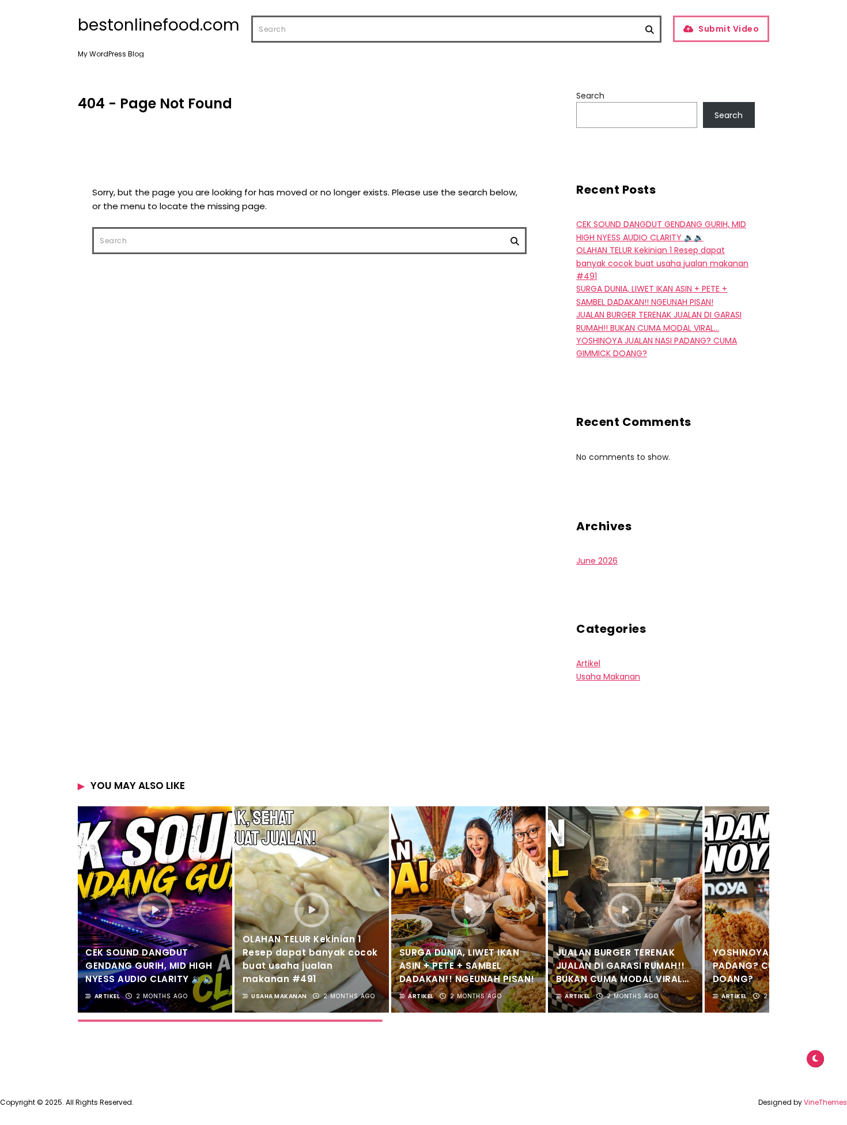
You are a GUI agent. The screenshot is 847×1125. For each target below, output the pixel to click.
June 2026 (597, 561)
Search (590, 95)
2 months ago (162, 996)
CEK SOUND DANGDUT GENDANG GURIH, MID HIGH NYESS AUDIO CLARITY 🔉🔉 (149, 965)
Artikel (588, 663)
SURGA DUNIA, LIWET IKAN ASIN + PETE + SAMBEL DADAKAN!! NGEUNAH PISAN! (467, 965)
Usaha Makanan (608, 676)
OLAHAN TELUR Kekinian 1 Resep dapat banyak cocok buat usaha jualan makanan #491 (662, 263)
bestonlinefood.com (159, 25)
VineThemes (825, 1102)
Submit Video (728, 29)
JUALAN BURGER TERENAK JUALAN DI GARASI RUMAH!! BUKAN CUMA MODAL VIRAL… (622, 965)
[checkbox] (815, 1058)
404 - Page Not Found (155, 103)
